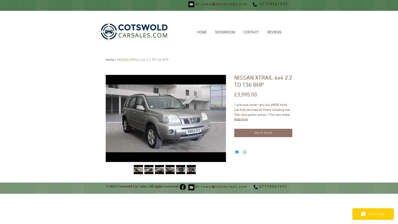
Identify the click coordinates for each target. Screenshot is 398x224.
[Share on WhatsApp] (244, 152)
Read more (241, 119)
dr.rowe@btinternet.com (221, 4)
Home (110, 60)
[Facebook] (183, 187)
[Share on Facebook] (236, 152)
